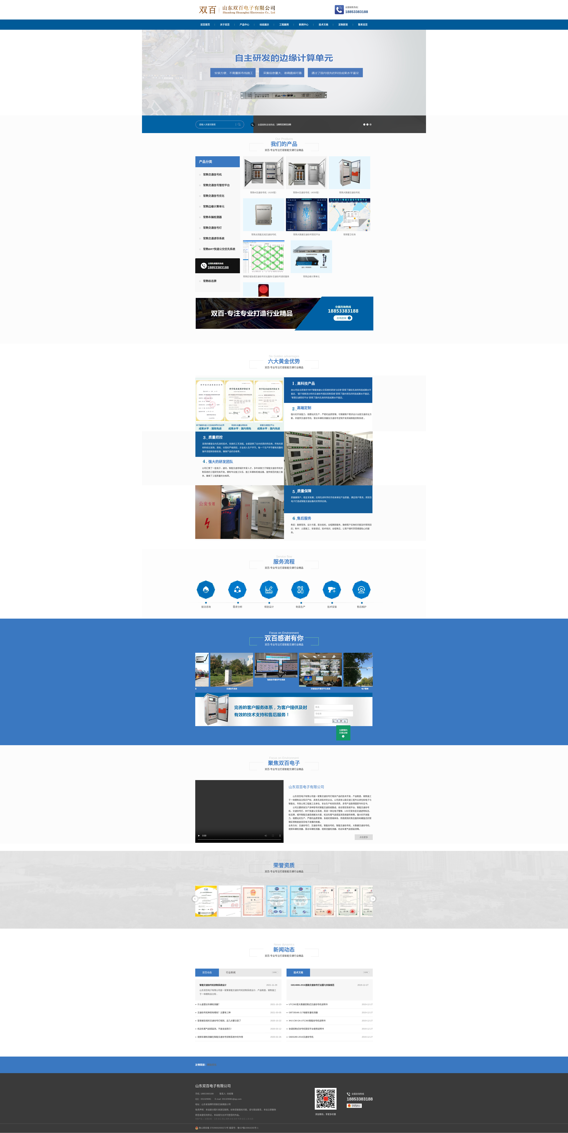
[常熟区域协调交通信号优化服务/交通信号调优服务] (263, 256)
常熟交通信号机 (212, 174)
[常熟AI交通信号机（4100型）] (263, 173)
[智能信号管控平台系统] (227, 665)
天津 (239, 1119)
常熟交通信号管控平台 (216, 185)
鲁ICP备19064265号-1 (247, 1128)
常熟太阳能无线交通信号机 (263, 234)
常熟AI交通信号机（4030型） (306, 192)
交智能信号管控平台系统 (272, 689)
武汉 (243, 1119)
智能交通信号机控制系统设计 (213, 985)
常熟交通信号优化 (213, 195)
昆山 (223, 1119)
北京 (251, 1119)
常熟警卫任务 (349, 234)
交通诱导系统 (360, 689)
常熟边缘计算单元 (213, 206)
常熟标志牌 (209, 281)
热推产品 (198, 1119)
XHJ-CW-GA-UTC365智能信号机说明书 (307, 1020)
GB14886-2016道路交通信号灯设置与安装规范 (312, 985)
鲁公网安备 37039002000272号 (214, 1128)
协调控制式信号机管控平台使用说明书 (306, 1029)
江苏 (215, 1119)
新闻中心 (303, 24)
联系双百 (363, 24)
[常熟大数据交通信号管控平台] (306, 215)
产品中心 (244, 24)
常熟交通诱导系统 (213, 238)
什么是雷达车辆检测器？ (208, 1004)
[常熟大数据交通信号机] (349, 173)
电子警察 (316, 689)
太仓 (231, 1119)
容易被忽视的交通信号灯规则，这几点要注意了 (219, 1020)
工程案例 (284, 24)
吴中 (235, 1119)
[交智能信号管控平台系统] (271, 670)
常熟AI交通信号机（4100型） (263, 192)
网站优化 (212, 1065)
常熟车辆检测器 (212, 217)
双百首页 (205, 24)
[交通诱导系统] (360, 670)
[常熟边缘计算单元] (311, 256)
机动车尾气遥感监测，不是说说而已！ (215, 1029)
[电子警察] (316, 670)
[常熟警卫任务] (349, 215)
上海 (247, 1119)
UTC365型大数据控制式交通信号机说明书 (308, 1004)
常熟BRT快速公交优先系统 (219, 249)
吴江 (219, 1119)
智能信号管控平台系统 (227, 680)
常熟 (227, 1119)
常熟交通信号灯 (212, 227)
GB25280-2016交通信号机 (301, 1037)
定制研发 (343, 24)
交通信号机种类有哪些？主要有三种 (214, 1012)
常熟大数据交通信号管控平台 (306, 234)
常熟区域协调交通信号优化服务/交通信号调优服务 (266, 276)
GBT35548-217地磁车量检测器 (303, 1012)
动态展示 (264, 24)
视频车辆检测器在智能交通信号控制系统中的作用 (220, 1037)
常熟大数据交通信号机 (349, 192)
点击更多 (364, 837)
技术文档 (323, 24)
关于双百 (225, 24)
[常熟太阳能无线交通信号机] (263, 215)
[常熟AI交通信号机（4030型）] (306, 173)
